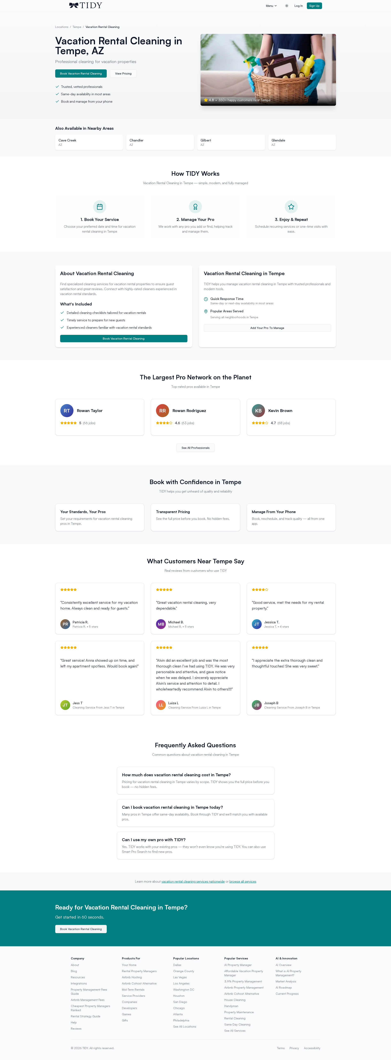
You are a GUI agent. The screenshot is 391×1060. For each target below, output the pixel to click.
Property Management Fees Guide (89, 991)
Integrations (79, 983)
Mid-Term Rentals (133, 989)
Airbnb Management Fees (87, 999)
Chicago (179, 1008)
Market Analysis (286, 981)
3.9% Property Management (243, 981)
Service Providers (133, 995)
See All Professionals (196, 447)
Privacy (294, 1048)
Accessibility (312, 1048)
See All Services (234, 1030)
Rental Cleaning (234, 1018)
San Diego (180, 1002)
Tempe (77, 27)
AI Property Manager (238, 965)
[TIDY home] (166, 5)
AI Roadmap (284, 987)
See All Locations (184, 1026)
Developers (129, 1008)
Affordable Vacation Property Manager (243, 973)
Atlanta (178, 1014)
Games (126, 1014)
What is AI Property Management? (288, 973)
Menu (269, 5)
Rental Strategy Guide (85, 1016)
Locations (61, 27)
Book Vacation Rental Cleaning (81, 73)
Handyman (231, 1006)
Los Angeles (181, 983)
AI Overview (283, 965)
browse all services (242, 881)
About (75, 965)
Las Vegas (180, 977)
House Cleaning (234, 999)
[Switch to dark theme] (286, 5)
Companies (129, 1002)
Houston (179, 995)
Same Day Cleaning (237, 1024)
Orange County (183, 971)
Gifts (125, 1020)
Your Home (129, 965)
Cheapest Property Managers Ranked (90, 1008)
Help (74, 1022)
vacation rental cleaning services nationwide (193, 881)
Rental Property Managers (139, 971)
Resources (78, 977)
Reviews (76, 1028)
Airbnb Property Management (244, 987)
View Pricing (123, 73)
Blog (74, 971)
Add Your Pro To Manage (267, 328)
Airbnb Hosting (132, 977)
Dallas (177, 965)
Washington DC (183, 989)
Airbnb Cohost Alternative (139, 983)
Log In (299, 5)
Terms (281, 1048)
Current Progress (287, 993)
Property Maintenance (239, 1012)
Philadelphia (181, 1020)
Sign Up (314, 5)
